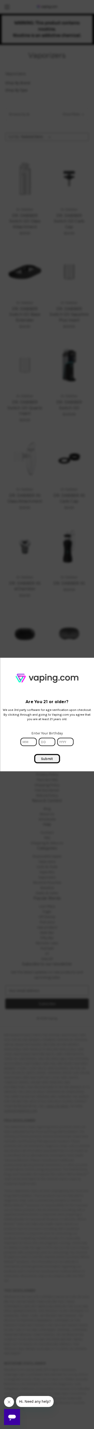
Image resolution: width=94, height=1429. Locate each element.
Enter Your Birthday (47, 733)
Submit (47, 759)
